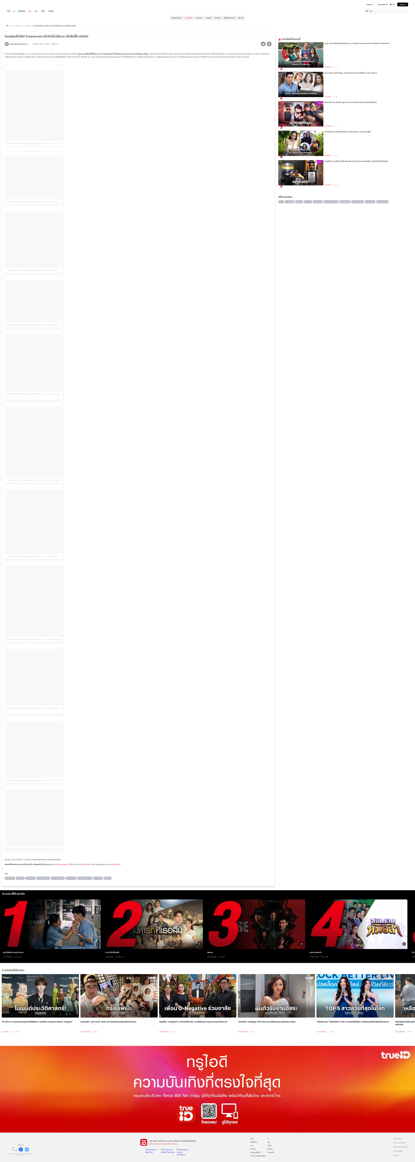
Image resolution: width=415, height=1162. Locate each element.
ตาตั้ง (43, 11)
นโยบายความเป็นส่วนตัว (400, 1147)
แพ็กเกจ (270, 1149)
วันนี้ (8, 11)
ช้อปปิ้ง (252, 1149)
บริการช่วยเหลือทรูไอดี (258, 1156)
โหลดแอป (370, 4)
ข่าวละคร (199, 18)
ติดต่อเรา (396, 1155)
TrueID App (85, 864)
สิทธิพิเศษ (21, 11)
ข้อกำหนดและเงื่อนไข (399, 1143)
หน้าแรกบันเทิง (177, 18)
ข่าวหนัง (208, 18)
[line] (15, 1149)
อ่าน (30, 11)
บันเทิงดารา (18, 26)
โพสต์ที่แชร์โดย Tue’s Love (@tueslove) (21, 202)
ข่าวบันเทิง (188, 18)
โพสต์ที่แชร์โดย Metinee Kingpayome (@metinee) (22, 639)
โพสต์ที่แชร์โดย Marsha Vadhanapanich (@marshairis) (24, 143)
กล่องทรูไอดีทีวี (255, 1152)
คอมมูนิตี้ (270, 1152)
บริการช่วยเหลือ (398, 1151)
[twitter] (27, 1149)
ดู (14, 11)
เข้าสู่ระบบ (403, 4)
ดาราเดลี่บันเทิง (85, 1032)
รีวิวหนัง (217, 18)
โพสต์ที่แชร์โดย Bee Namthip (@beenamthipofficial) (23, 394)
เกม (36, 11)
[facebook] (21, 1149)
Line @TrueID (115, 864)
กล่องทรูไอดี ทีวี (382, 4)
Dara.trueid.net (63, 864)
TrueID (13, 4)
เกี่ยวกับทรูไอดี (397, 1139)
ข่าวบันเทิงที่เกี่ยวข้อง (13, 970)
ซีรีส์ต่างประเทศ (229, 18)
